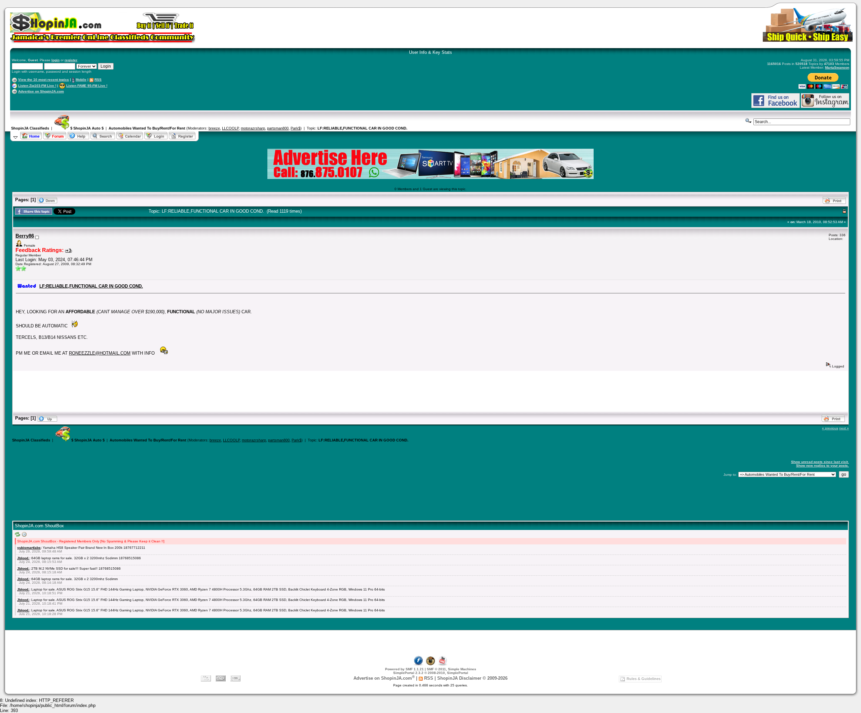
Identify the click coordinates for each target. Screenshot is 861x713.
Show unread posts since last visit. (820, 462)
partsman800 (278, 128)
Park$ (295, 128)
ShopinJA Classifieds (30, 128)
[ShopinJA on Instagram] (825, 107)
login (55, 60)
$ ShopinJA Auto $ (86, 128)
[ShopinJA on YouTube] (442, 664)
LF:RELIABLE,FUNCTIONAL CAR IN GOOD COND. (362, 128)
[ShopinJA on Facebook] (418, 664)
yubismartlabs (29, 547)
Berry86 (24, 236)
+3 (68, 250)
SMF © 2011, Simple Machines (451, 669)
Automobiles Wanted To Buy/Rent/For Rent (147, 128)
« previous (830, 428)
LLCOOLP (230, 128)
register (71, 60)
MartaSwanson (837, 67)
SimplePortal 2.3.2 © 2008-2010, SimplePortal (430, 673)
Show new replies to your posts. (822, 465)
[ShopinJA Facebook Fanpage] (775, 107)
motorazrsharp (253, 128)
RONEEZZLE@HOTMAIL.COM (99, 353)
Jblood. (23, 558)
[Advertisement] (90, 100)
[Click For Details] (430, 177)
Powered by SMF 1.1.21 (404, 669)
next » (844, 428)
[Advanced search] (748, 120)
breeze (214, 128)
